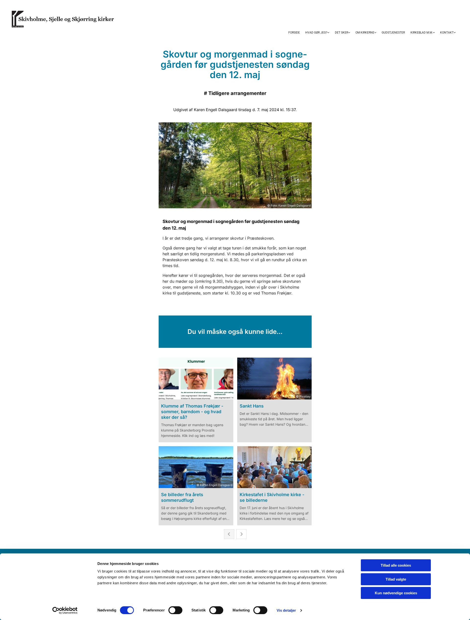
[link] (317, 33)
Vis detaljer (286, 610)
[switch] (175, 610)
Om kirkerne (364, 32)
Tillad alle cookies (396, 565)
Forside (294, 32)
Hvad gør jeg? (316, 32)
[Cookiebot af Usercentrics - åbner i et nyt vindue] (65, 610)
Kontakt (447, 32)
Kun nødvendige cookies (396, 593)
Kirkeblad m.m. (422, 32)
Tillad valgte (396, 579)
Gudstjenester (393, 32)
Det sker (341, 32)
